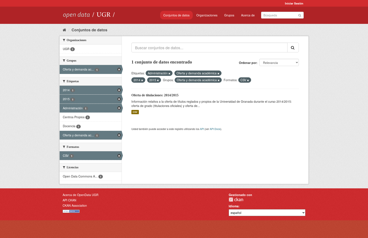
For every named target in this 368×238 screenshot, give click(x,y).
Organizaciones (206, 15)
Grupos (229, 15)
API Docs (215, 129)
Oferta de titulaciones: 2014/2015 (154, 95)
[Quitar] (169, 73)
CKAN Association (75, 205)
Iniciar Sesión (294, 3)
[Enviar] (300, 15)
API (202, 129)
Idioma (234, 206)
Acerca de (248, 15)
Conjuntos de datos (176, 15)
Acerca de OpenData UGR (80, 195)
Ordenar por (247, 63)
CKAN (236, 199)
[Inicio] (64, 29)
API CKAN (69, 200)
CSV (135, 112)
